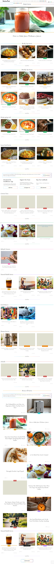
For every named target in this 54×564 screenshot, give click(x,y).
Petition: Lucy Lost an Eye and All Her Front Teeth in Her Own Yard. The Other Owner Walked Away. (45, 211)
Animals (9, 208)
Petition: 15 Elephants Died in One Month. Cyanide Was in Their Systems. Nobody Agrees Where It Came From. (45, 380)
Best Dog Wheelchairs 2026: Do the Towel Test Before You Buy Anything (39, 520)
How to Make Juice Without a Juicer (39, 422)
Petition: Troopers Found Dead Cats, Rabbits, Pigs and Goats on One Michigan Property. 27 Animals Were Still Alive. (27, 211)
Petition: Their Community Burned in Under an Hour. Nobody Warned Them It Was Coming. (27, 349)
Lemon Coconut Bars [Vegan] (45, 238)
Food (27, 32)
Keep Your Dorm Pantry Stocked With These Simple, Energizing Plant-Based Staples (27, 36)
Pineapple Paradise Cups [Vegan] (9, 238)
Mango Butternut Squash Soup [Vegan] (9, 106)
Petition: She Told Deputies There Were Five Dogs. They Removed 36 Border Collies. (39, 487)
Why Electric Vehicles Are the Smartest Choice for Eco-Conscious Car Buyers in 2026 (27, 323)
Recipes (45, 58)
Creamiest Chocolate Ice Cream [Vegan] (45, 60)
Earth (9, 319)
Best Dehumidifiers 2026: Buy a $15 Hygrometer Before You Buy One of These (15, 405)
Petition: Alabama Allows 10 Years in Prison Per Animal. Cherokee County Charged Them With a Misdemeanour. (9, 211)
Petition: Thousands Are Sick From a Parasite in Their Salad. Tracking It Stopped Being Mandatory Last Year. (45, 349)
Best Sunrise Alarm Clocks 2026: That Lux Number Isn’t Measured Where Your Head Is (15, 503)
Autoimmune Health (27, 289)
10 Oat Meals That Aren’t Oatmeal (39, 455)
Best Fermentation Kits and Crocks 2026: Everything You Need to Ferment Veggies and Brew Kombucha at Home (9, 292)
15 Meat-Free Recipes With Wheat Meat (27, 60)
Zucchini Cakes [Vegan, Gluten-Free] (27, 86)
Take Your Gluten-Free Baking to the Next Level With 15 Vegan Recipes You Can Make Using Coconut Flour (26, 108)
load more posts (27, 560)
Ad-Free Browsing (47, 175)
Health (45, 289)
